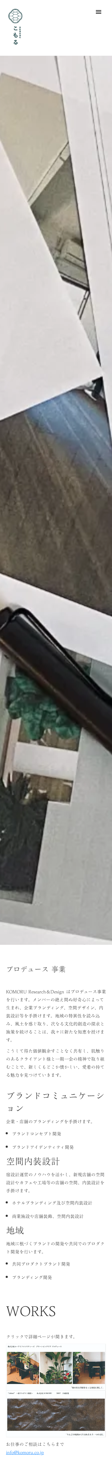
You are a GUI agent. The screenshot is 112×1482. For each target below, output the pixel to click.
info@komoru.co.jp (25, 1452)
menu (98, 11)
